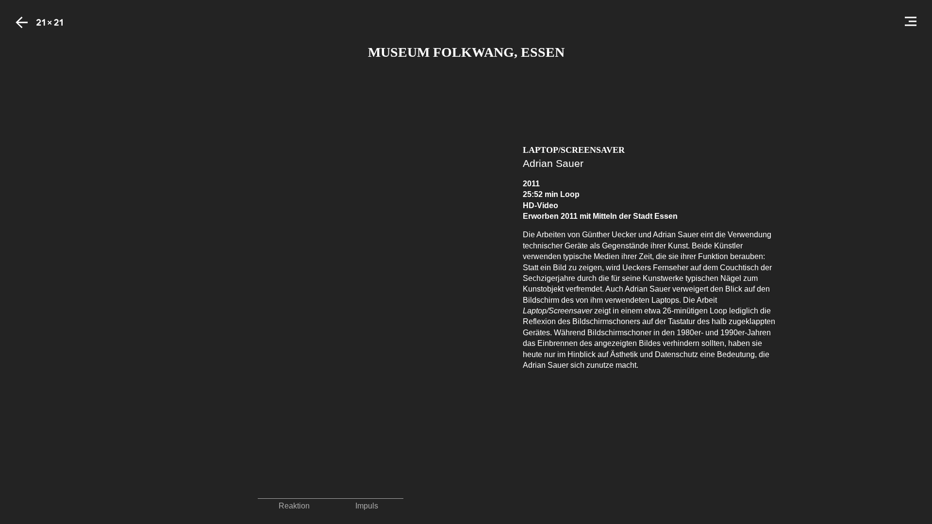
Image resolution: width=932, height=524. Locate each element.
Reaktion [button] (294, 506)
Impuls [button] (366, 506)
